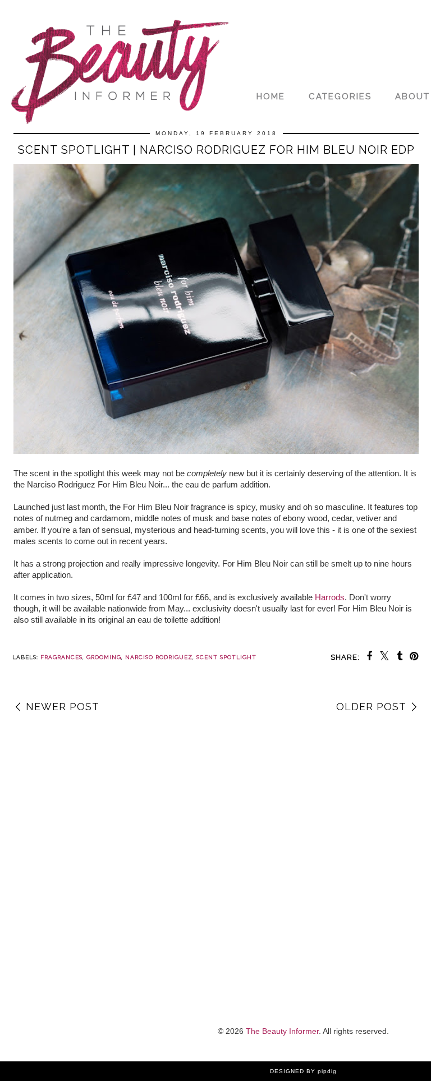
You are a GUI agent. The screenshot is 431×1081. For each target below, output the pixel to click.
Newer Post (62, 706)
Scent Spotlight (226, 657)
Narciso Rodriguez (158, 657)
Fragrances (61, 657)
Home (270, 96)
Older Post (371, 706)
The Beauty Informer (282, 1031)
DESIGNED (287, 1071)
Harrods (330, 597)
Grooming (103, 657)
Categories (340, 96)
